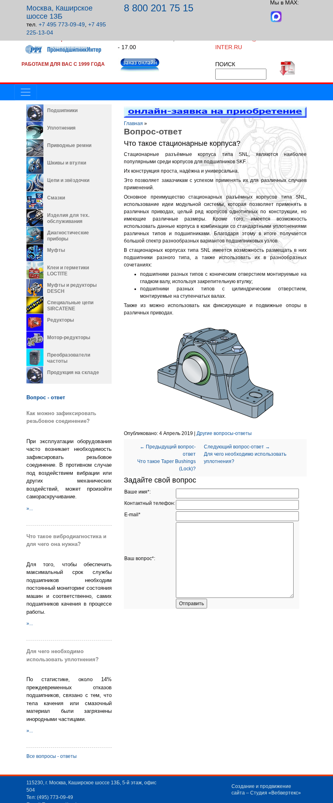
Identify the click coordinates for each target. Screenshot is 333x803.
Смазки (56, 198)
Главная (133, 123)
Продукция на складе (73, 372)
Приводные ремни (69, 145)
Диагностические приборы (68, 236)
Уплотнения (61, 128)
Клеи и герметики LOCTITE (68, 271)
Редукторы (60, 320)
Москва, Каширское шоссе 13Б (59, 12)
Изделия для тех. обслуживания (68, 218)
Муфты (56, 250)
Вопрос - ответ (45, 397)
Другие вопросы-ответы (224, 433)
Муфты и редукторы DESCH (72, 288)
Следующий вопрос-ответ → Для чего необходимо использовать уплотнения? (245, 454)
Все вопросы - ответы (51, 756)
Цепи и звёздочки (68, 180)
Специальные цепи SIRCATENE (70, 306)
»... (29, 508)
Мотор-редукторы (68, 337)
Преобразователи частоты (68, 358)
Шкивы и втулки (66, 163)
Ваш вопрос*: (139, 558)
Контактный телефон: (149, 503)
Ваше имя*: (137, 492)
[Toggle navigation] (25, 92)
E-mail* (132, 514)
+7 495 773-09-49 (62, 24)
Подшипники (62, 110)
